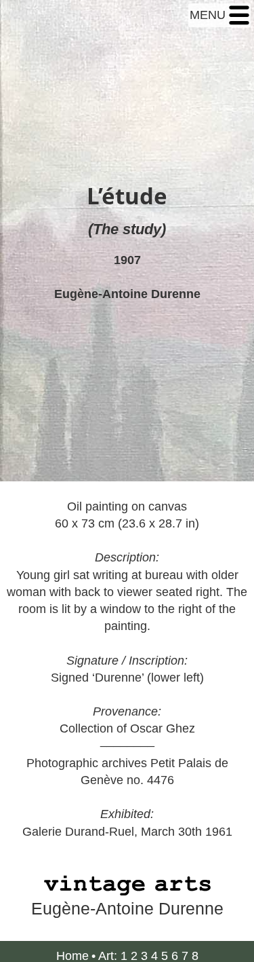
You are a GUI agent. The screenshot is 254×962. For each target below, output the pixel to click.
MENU (209, 15)
